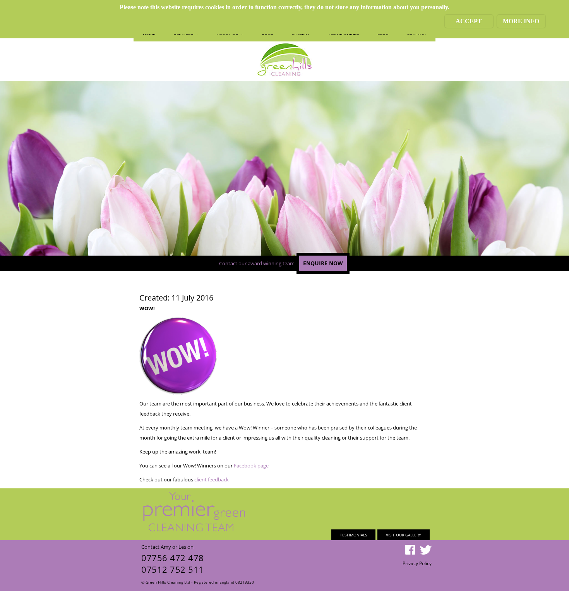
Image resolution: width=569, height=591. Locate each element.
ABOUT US (228, 33)
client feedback (211, 479)
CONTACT (417, 33)
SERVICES (184, 33)
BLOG (383, 33)
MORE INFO (521, 21)
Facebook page (251, 465)
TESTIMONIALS (343, 33)
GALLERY (300, 33)
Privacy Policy (417, 563)
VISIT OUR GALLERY (403, 535)
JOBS (267, 33)
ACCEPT (469, 21)
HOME (149, 33)
